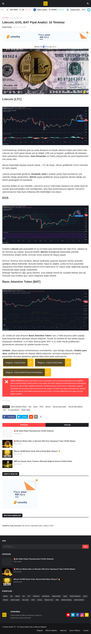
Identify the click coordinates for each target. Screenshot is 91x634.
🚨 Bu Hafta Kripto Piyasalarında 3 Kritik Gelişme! (34, 431)
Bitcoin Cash (49, 600)
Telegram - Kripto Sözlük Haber (50, 362)
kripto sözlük (56, 596)
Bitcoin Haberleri (51, 630)
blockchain (45, 596)
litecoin (48, 407)
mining (39, 600)
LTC (4, 410)
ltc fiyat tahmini (13, 410)
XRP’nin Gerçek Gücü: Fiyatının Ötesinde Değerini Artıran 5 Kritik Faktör (43, 461)
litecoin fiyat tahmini (75, 407)
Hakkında (63, 630)
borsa (85, 596)
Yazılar (67, 425)
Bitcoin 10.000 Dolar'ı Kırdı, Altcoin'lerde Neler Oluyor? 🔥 (37, 451)
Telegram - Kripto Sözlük (15, 362)
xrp (24, 596)
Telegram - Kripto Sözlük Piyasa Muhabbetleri (24, 372)
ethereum (36, 596)
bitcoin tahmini (79, 600)
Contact (86, 630)
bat (30, 407)
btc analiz (25, 600)
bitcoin (5, 596)
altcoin (17, 596)
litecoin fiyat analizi (59, 407)
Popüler (24, 425)
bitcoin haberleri (75, 596)
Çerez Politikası (74, 630)
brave (35, 407)
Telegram (39, 630)
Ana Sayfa (5, 18)
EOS (41, 407)
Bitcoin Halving (66, 600)
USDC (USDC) (44, 10)
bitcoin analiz (15, 600)
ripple (65, 596)
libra (57, 600)
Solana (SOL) (75, 10)
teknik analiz (25, 410)
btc (11, 596)
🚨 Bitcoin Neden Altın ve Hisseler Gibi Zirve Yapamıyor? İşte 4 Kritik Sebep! (44, 441)
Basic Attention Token (16, 18)
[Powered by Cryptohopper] (88, 9)
